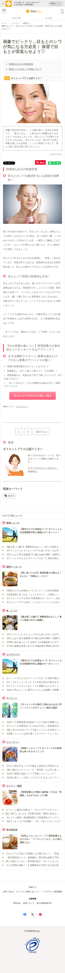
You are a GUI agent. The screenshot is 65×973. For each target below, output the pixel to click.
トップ (4, 23)
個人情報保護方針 (44, 903)
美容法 (26, 23)
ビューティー (22, 406)
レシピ (48, 18)
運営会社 (17, 903)
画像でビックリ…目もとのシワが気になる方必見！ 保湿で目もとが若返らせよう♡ (31, 27)
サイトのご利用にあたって (27, 892)
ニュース (16, 18)
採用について (28, 903)
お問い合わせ (8, 892)
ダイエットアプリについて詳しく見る (32, 395)
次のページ (41, 431)
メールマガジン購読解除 (51, 892)
